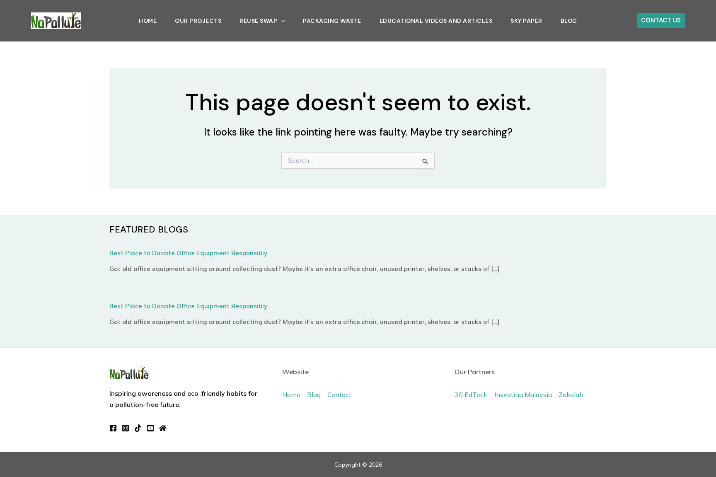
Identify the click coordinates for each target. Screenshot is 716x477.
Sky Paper (526, 21)
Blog (569, 21)
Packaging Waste (332, 21)
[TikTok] (138, 428)
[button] (281, 21)
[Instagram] (125, 428)
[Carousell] (163, 428)
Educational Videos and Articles (436, 21)
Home (148, 21)
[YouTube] (150, 428)
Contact (339, 394)
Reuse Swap (258, 21)
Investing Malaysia (523, 394)
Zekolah (571, 394)
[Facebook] (113, 428)
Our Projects (198, 21)
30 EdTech (471, 394)
